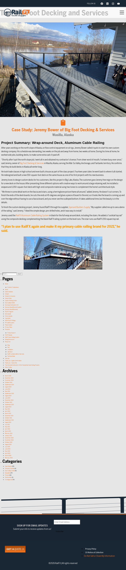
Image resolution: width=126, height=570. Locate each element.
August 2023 (8, 396)
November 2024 (9, 380)
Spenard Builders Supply (79, 207)
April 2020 (7, 453)
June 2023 (7, 398)
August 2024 (8, 387)
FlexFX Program (9, 312)
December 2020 (9, 438)
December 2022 (9, 400)
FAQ (8, 347)
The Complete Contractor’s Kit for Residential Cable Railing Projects (22, 365)
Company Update (9, 468)
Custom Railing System (11, 300)
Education (7, 473)
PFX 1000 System (9, 323)
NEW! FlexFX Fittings (10, 320)
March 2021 (8, 431)
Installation (10, 349)
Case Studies (8, 466)
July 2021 (7, 424)
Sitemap (7, 358)
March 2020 (8, 455)
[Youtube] (118, 3)
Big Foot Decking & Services (32, 163)
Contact (7, 294)
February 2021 (8, 433)
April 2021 (7, 429)
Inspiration (7, 318)
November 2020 (9, 440)
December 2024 (9, 378)
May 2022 (7, 409)
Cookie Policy (8, 298)
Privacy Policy (8, 327)
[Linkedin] (107, 3)
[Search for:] (9, 274)
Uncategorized (9, 479)
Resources (7, 342)
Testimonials (8, 477)
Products (7, 329)
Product (7, 475)
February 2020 (9, 458)
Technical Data (11, 356)
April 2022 (7, 411)
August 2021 (8, 422)
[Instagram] (112, 3)
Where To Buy (8, 367)
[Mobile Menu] (122, 12)
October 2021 (8, 418)
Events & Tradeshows (13, 287)
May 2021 (7, 427)
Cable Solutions (9, 292)
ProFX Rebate (8, 335)
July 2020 (7, 447)
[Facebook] (101, 3)
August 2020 (8, 444)
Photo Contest (8, 325)
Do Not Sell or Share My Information (99, 555)
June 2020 (7, 449)
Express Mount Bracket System (13, 307)
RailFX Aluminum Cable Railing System (32, 215)
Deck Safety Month (10, 303)
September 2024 (9, 385)
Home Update (8, 316)
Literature (9, 352)
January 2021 (8, 436)
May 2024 (7, 391)
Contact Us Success (10, 296)
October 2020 (8, 442)
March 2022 (8, 413)
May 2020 (7, 451)
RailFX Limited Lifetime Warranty (15, 354)
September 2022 (9, 405)
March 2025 (8, 376)
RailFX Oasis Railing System (12, 337)
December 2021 (9, 416)
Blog (8, 345)
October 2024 (8, 382)
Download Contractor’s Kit (11, 305)
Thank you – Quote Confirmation (13, 361)
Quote (14, 549)
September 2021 (9, 420)
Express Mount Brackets (11, 309)
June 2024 (7, 389)
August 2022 (8, 407)
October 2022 (8, 402)
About (6, 284)
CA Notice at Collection (94, 552)
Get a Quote (8, 314)
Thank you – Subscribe (11, 363)
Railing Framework (9, 339)
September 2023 (9, 393)
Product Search (11, 333)
